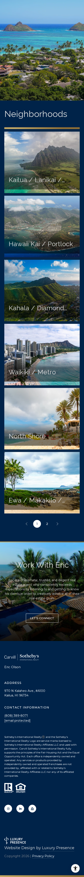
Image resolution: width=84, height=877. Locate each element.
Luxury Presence (58, 848)
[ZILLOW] (32, 808)
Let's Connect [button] (42, 618)
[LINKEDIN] (20, 808)
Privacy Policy (43, 856)
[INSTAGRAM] (8, 808)
